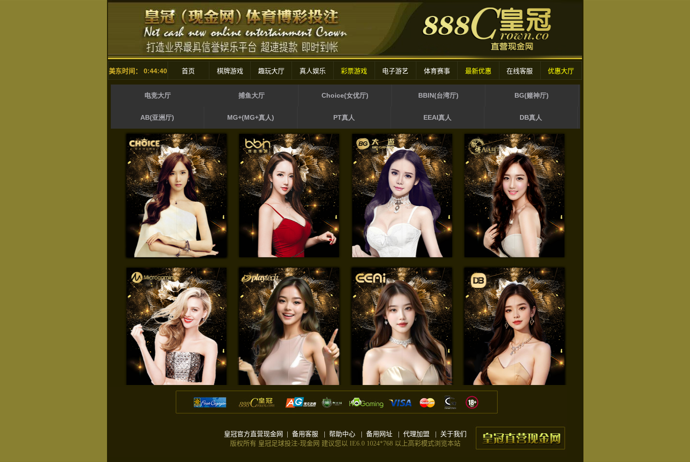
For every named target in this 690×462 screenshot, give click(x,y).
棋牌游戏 (230, 71)
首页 (188, 71)
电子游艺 (395, 71)
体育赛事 (437, 71)
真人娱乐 (312, 71)
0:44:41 (155, 71)
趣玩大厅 (271, 71)
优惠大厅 (561, 71)
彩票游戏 (354, 71)
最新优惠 (478, 71)
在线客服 (519, 71)
